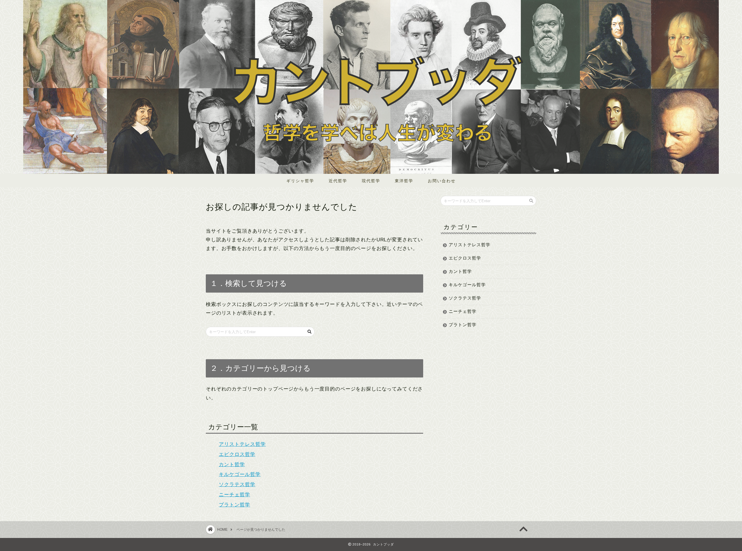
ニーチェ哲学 (234, 494)
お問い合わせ (442, 180)
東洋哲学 (404, 180)
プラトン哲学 (234, 505)
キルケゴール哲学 (240, 474)
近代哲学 (338, 180)
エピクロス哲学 (237, 454)
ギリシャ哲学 (300, 180)
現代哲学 (371, 180)
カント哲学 (232, 464)
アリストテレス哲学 (242, 444)
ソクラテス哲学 (237, 484)
